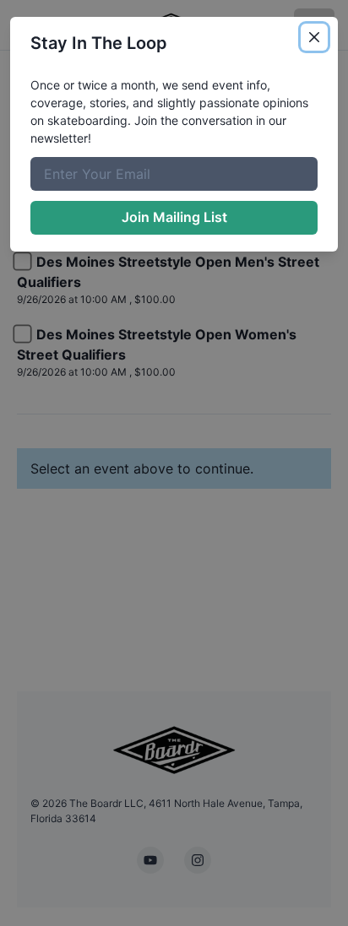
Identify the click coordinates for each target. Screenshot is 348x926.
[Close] (314, 37)
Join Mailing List (174, 216)
